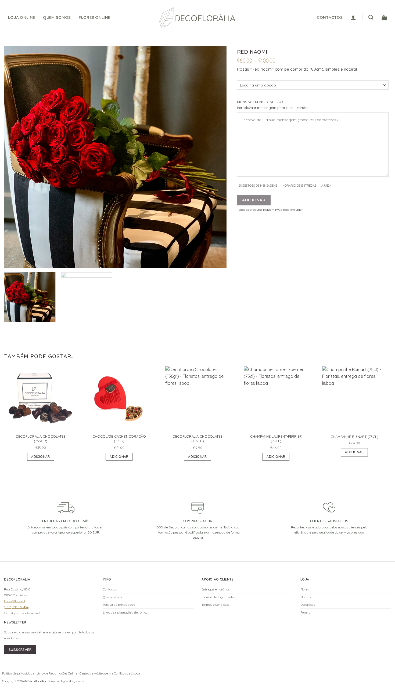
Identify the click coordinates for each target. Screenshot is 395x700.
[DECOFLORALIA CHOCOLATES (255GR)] (40, 398)
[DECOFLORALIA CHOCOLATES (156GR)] (197, 398)
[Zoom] (11, 261)
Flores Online (94, 17)
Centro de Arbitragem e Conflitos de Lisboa (110, 673)
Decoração (307, 605)
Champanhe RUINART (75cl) (354, 436)
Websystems (75, 681)
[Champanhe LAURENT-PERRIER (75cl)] (276, 398)
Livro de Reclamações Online (57, 673)
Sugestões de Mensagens (257, 185)
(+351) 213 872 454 (16, 607)
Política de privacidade (119, 605)
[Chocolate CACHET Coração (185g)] (119, 398)
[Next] (215, 157)
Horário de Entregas (299, 185)
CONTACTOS (330, 17)
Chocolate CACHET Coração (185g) (119, 438)
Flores (304, 589)
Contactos (110, 589)
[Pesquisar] (370, 17)
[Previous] (15, 157)
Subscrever (20, 649)
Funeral (305, 612)
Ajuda (326, 185)
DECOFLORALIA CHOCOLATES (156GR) (197, 438)
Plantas (305, 597)
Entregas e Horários (215, 589)
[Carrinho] (384, 17)
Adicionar (253, 199)
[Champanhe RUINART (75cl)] (354, 398)
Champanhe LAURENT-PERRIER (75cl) (276, 438)
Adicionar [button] (40, 457)
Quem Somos (57, 17)
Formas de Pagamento (218, 597)
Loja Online (21, 17)
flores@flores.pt (14, 601)
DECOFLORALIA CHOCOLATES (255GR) (41, 438)
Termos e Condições (215, 605)
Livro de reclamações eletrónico (125, 612)
